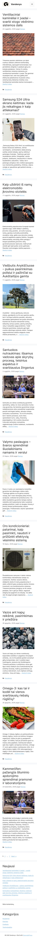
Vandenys (16, 4)
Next (13, 856)
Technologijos (7, 927)
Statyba (5, 921)
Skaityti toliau (7, 84)
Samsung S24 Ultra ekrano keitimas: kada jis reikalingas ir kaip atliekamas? (18, 105)
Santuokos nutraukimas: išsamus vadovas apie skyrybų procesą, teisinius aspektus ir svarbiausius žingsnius (18, 358)
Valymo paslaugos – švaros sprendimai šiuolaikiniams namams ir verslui (17, 447)
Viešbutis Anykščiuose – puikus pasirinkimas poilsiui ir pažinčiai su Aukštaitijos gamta (18, 271)
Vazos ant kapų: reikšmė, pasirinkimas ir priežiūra (18, 615)
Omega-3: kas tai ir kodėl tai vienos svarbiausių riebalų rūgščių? (16, 693)
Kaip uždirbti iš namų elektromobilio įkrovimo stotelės (17, 188)
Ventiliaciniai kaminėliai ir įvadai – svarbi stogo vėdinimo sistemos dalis (18, 20)
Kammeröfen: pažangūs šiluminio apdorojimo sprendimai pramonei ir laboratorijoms (17, 776)
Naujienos (8, 89)
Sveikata (6, 924)
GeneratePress (27, 935)
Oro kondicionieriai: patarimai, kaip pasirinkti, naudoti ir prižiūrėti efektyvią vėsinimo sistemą (16, 533)
